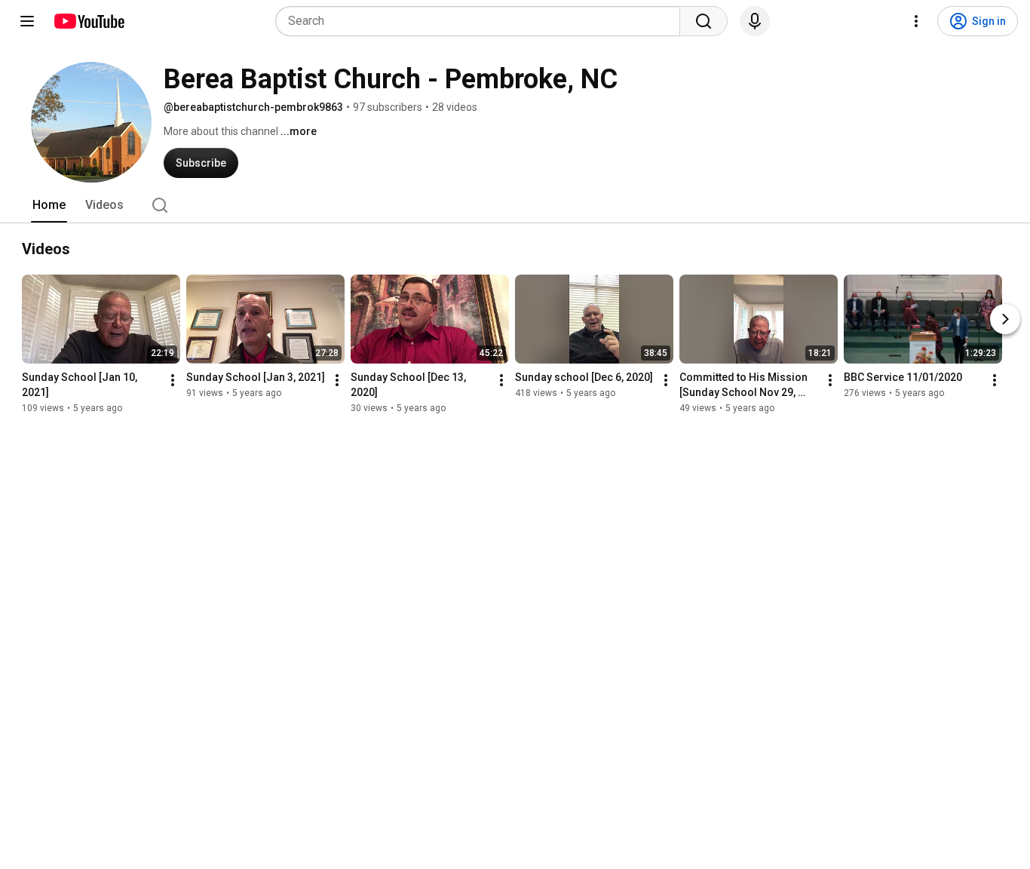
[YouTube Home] (88, 21)
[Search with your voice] (755, 21)
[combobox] (482, 21)
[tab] (49, 205)
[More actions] (173, 380)
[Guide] (27, 21)
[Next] (1005, 319)
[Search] (703, 21)
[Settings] (916, 21)
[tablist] (515, 205)
